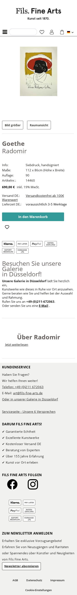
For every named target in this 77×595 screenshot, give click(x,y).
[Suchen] (13, 32)
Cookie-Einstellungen (38, 590)
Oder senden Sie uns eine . (26, 306)
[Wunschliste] (42, 32)
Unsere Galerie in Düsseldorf (24, 281)
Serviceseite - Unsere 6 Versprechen (28, 411)
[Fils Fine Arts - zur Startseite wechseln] (38, 14)
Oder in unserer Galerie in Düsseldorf (30, 399)
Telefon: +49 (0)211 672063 (23, 387)
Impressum (57, 580)
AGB (15, 580)
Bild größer (13, 125)
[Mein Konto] (52, 32)
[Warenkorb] (62, 32)
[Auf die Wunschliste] (7, 227)
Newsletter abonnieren (21, 566)
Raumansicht (39, 125)
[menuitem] (6, 32)
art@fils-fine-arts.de (28, 393)
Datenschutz (34, 580)
